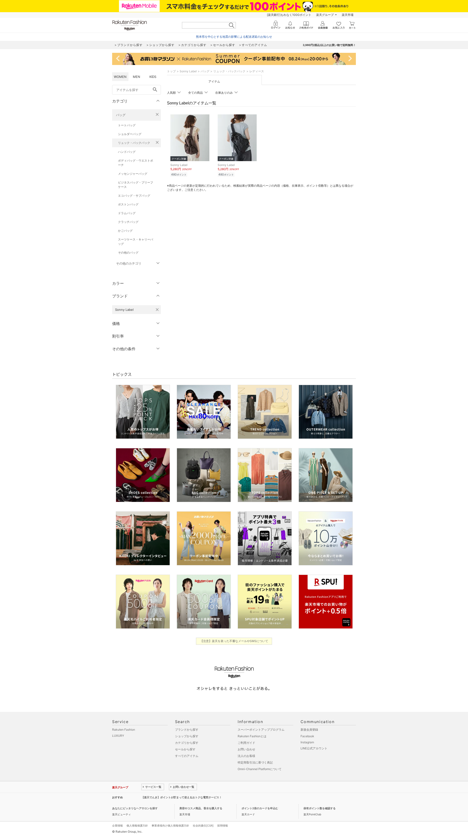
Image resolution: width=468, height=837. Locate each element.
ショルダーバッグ (129, 134)
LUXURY (118, 735)
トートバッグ (127, 125)
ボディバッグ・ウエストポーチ (135, 163)
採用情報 (222, 825)
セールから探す (185, 749)
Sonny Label (188, 71)
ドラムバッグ (127, 213)
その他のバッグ (128, 252)
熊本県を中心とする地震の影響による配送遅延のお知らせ (234, 36)
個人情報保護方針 (137, 825)
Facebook (307, 736)
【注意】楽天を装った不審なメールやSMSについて (234, 641)
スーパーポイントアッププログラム (261, 729)
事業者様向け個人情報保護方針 (170, 825)
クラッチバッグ (128, 222)
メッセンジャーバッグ (132, 173)
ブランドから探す (186, 729)
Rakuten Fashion (123, 729)
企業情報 (117, 825)
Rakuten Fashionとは (252, 736)
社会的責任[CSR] (203, 825)
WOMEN (120, 77)
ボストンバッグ (128, 204)
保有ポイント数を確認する (319, 808)
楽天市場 (347, 15)
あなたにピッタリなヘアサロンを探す (135, 808)
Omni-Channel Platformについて (260, 769)
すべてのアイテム (186, 756)
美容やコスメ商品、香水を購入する (200, 808)
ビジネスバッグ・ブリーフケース (135, 185)
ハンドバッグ (127, 152)
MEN (136, 77)
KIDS (152, 77)
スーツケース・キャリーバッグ (135, 242)
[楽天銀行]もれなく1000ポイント (289, 15)
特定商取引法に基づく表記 (255, 762)
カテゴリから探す (186, 743)
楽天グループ (325, 15)
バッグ (121, 115)
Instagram (307, 742)
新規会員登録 (309, 729)
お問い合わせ (246, 749)
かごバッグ (125, 230)
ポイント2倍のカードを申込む (260, 808)
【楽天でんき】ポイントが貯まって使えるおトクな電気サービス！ (181, 797)
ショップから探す (186, 736)
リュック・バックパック (134, 143)
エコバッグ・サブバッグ (134, 195)
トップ (171, 71)
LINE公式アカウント (314, 748)
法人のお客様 (246, 756)
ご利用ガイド (246, 743)
